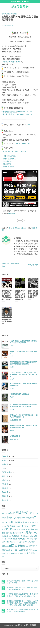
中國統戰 (30, 518)
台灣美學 (5, 464)
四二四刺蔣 (23, 529)
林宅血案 (24, 539)
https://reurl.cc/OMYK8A (26, 112)
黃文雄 (22, 553)
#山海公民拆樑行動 (9, 156)
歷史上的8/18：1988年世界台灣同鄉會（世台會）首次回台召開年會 (22, 611)
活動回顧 (5, 484)
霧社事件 (15, 553)
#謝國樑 (9, 161)
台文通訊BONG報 (14, 526)
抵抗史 (26, 536)
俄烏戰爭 (19, 522)
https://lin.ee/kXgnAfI (22, 143)
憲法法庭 (6, 536)
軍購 (5, 550)
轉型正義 (15, 550)
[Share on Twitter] (20, 220)
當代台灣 (4, 14)
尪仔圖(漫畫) (6, 472)
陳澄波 (8, 553)
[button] (3, 6)
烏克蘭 (23, 542)
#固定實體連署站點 (9, 112)
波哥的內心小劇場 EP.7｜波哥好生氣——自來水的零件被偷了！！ (22, 588)
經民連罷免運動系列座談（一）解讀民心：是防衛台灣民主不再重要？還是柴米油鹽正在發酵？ (20, 295)
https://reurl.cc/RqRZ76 (24, 114)
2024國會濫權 (22, 512)
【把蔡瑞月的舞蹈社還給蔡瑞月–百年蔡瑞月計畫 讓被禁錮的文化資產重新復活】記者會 (7, 295)
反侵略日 (34, 522)
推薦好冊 (5, 476)
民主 (9, 542)
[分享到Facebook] (16, 220)
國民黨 (31, 529)
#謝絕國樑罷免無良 (9, 159)
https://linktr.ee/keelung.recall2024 (14, 151)
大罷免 (30, 532)
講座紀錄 (5, 500)
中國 (11, 517)
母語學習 (5, 480)
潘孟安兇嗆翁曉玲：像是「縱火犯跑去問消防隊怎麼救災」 (22, 582)
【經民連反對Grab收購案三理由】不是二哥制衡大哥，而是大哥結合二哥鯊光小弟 (22, 595)
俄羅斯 (26, 522)
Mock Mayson (14, 439)
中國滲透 (20, 518)
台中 (4, 526)
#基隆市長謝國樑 (8, 167)
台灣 (25, 526)
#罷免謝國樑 (6, 164)
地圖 (3, 468)
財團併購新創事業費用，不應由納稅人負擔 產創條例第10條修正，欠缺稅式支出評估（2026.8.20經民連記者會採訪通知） (22, 603)
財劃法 (33, 546)
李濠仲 (12, 397)
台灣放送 (10, 25)
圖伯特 (13, 533)
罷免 (33, 228)
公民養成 (5, 456)
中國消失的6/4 (33, 265)
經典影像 (5, 492)
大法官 (20, 533)
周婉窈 (12, 346)
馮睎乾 (12, 430)
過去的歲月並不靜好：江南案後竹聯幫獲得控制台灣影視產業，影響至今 (33, 294)
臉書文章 (11, 213)
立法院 (13, 545)
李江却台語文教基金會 (12, 539)
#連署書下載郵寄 (8, 114)
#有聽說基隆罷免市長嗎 (12, 62)
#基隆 (4, 161)
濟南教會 (15, 542)
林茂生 (33, 539)
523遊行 (5, 513)
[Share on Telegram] (23, 220)
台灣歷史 (5, 460)
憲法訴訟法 (17, 536)
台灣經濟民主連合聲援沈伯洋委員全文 (7, 321)
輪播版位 (15, 14)
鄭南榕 (27, 550)
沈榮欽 (12, 356)
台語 (8, 529)
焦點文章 (9, 14)
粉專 (28, 125)
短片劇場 (5, 488)
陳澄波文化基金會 (15, 420)
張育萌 (12, 367)
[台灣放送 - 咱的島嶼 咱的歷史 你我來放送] (20, 6)
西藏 (25, 546)
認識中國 (5, 496)
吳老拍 (12, 409)
